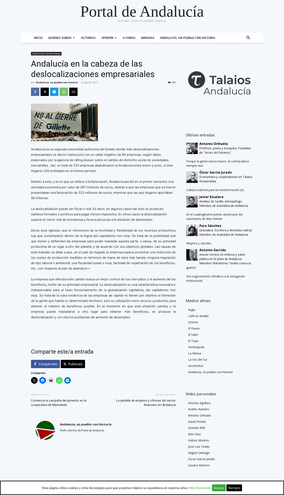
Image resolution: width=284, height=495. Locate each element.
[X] (45, 92)
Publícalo (75, 364)
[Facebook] (35, 92)
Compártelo (47, 364)
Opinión (107, 37)
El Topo (193, 341)
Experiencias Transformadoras (46, 53)
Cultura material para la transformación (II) (215, 190)
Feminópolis (196, 347)
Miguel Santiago (199, 453)
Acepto (219, 488)
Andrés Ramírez (198, 409)
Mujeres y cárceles (198, 243)
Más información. (200, 488)
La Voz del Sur (197, 359)
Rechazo (234, 488)
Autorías (88, 37)
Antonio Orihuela (199, 415)
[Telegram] (54, 92)
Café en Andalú (198, 316)
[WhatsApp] (64, 92)
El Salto (193, 335)
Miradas (147, 37)
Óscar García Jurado (201, 459)
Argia (191, 310)
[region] (219, 85)
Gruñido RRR (196, 428)
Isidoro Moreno (198, 440)
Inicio (38, 37)
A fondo (129, 37)
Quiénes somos (60, 37)
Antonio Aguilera (199, 403)
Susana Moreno (199, 465)
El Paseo (194, 328)
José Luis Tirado (199, 446)
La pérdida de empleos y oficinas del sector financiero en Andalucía (146, 403)
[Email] (73, 92)
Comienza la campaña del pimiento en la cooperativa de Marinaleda (58, 403)
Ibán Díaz (194, 434)
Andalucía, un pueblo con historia (187, 37)
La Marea (194, 353)
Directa (193, 322)
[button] (248, 38)
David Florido (197, 422)
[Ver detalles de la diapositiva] (219, 85)
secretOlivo (195, 366)
